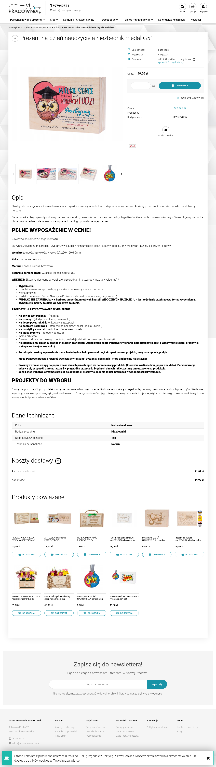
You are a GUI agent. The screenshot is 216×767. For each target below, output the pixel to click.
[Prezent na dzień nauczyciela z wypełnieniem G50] (124, 577)
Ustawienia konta (95, 731)
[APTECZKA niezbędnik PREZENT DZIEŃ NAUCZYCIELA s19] (59, 518)
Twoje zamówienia (95, 727)
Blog (179, 731)
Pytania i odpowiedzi (66, 731)
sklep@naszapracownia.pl (25, 743)
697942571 (18, 738)
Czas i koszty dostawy (127, 735)
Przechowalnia (93, 735)
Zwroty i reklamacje (65, 727)
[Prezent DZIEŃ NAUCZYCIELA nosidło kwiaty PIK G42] (26, 577)
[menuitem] (27, 19)
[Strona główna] (25, 8)
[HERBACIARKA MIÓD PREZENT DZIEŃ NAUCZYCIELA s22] (91, 518)
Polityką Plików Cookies (118, 756)
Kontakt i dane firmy (187, 727)
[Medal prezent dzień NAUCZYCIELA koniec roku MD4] (91, 577)
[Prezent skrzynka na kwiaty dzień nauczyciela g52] (59, 577)
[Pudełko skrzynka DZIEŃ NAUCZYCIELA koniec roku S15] (124, 518)
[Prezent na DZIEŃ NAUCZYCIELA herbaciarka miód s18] (189, 518)
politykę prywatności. (150, 693)
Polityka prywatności (157, 727)
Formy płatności (124, 727)
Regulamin (60, 735)
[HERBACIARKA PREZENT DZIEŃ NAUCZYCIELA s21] (26, 518)
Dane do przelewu (125, 731)
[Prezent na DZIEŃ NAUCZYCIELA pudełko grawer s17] (156, 518)
